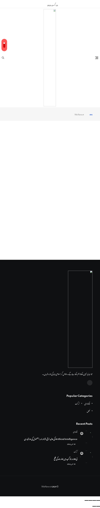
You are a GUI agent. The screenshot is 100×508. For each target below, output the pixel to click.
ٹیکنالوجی (75, 431)
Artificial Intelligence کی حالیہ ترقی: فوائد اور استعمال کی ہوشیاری (50, 438)
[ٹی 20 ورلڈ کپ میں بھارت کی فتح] (86, 457)
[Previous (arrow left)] (98, 506)
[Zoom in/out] (86, 500)
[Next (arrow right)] (94, 506)
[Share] (94, 500)
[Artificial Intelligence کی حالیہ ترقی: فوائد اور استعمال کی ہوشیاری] (86, 437)
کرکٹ (75, 451)
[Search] (3, 57)
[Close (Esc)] (98, 500)
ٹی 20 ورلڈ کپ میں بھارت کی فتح (65, 458)
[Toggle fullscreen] (90, 500)
